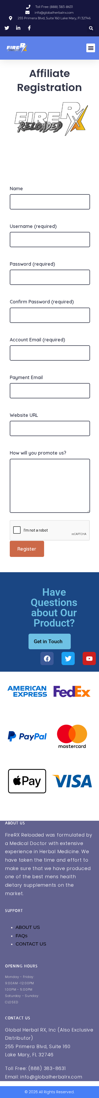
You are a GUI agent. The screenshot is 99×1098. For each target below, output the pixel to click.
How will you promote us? (38, 453)
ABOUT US (28, 927)
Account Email (37, 339)
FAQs (21, 935)
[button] (91, 28)
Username (33, 226)
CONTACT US (31, 944)
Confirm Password (42, 301)
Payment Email (26, 377)
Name (16, 188)
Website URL (24, 415)
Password (32, 264)
